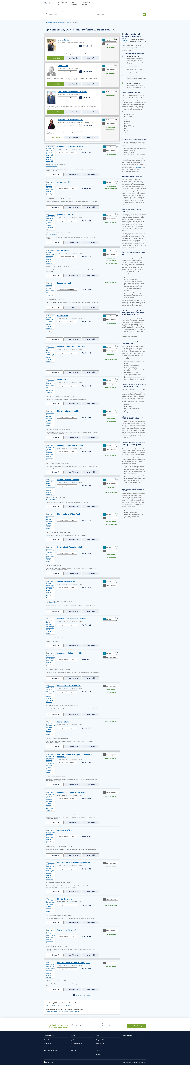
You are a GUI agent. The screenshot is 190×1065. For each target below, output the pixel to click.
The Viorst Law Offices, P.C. (69, 685)
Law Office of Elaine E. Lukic (69, 653)
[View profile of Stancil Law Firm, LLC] (50, 936)
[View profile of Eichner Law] (51, 70)
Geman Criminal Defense (68, 479)
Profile (91, 58)
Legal (97, 1035)
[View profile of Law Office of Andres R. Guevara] (50, 354)
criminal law (139, 168)
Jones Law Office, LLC (66, 830)
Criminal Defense (62, 22)
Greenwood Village (55, 1011)
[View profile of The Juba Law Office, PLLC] (50, 521)
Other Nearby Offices (51, 166)
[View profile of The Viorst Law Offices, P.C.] (50, 694)
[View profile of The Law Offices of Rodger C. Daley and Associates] (50, 763)
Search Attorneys (136, 1026)
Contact (56, 58)
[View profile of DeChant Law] (50, 257)
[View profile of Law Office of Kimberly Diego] (50, 452)
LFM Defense (63, 40)
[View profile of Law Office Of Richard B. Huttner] (51, 97)
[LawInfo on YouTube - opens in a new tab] (137, 1038)
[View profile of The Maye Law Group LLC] (50, 418)
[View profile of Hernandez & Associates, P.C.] (51, 124)
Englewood (65, 1011)
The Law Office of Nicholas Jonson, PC (73, 862)
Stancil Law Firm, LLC (66, 930)
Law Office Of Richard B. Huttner (72, 91)
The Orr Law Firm (65, 899)
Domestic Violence (51, 1005)
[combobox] (68, 14)
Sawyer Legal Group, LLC (68, 581)
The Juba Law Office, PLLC (68, 514)
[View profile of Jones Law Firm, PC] (50, 222)
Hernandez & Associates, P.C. (70, 119)
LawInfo (72, 1035)
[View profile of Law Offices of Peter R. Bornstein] (50, 801)
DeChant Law (63, 250)
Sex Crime (67, 1005)
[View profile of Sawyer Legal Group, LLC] (50, 589)
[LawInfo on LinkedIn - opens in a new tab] (144, 1038)
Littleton (71, 1011)
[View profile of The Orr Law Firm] (50, 905)
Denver (48, 1011)
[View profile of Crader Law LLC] (50, 289)
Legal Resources (74, 3)
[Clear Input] (91, 14)
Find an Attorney (49, 1035)
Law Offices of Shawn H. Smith (70, 146)
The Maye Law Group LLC (68, 411)
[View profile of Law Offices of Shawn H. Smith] (50, 153)
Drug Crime (60, 1005)
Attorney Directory (52, 22)
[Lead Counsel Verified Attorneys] (125, 40)
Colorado (69, 22)
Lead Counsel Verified (86, 3)
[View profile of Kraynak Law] (50, 728)
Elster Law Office (64, 182)
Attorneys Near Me (63, 3)
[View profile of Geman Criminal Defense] (50, 487)
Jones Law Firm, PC (65, 214)
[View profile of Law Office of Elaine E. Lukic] (50, 659)
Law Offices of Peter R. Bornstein (71, 792)
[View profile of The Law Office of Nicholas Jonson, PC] (50, 871)
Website (73, 58)
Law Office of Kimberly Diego (70, 445)
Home (45, 22)
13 (84, 995)
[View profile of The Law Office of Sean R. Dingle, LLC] (50, 970)
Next (88, 995)
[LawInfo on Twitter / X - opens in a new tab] (130, 1038)
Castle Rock (77, 1011)
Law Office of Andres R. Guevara (71, 346)
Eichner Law (63, 65)
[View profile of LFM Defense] (51, 45)
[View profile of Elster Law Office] (50, 188)
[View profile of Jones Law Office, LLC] (50, 836)
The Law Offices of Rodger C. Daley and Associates (74, 755)
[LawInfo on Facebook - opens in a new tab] (123, 1038)
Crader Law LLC (64, 283)
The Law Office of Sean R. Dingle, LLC (73, 962)
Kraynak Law (63, 722)
